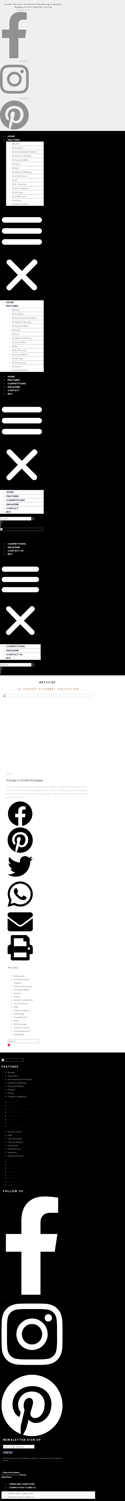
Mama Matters (20, 188)
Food (15, 168)
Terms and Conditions (22, 1484)
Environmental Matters (25, 151)
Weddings (19, 1034)
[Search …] (1, 522)
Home (11, 136)
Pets (16, 1020)
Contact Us (15, 550)
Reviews (17, 200)
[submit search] (33, 519)
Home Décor (20, 176)
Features (14, 139)
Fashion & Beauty (22, 155)
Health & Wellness (22, 172)
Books (16, 143)
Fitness (16, 164)
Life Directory (20, 184)
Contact (14, 390)
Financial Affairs (21, 160)
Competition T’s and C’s (22, 1487)
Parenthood (19, 196)
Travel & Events (20, 204)
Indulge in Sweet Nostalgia (24, 780)
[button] (22, 253)
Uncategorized (21, 1031)
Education (18, 147)
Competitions (17, 383)
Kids (15, 180)
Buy (10, 393)
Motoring (18, 192)
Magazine (14, 387)
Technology (20, 1024)
